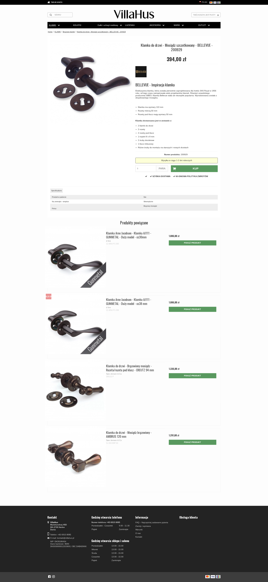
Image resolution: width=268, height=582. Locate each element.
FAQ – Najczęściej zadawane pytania (151, 522)
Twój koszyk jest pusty (204, 15)
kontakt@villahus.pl (65, 538)
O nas (138, 533)
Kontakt (138, 537)
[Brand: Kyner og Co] (142, 73)
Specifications (56, 191)
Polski (204, 2)
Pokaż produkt (192, 243)
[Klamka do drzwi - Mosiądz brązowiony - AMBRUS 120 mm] (75, 456)
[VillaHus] (134, 14)
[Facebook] (49, 576)
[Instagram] (53, 576)
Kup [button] (195, 168)
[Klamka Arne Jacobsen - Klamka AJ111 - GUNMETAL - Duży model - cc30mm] (75, 257)
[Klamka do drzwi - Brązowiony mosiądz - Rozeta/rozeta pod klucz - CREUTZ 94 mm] (75, 390)
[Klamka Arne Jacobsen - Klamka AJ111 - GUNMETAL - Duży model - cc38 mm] (75, 323)
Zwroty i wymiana (143, 526)
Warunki (139, 529)
